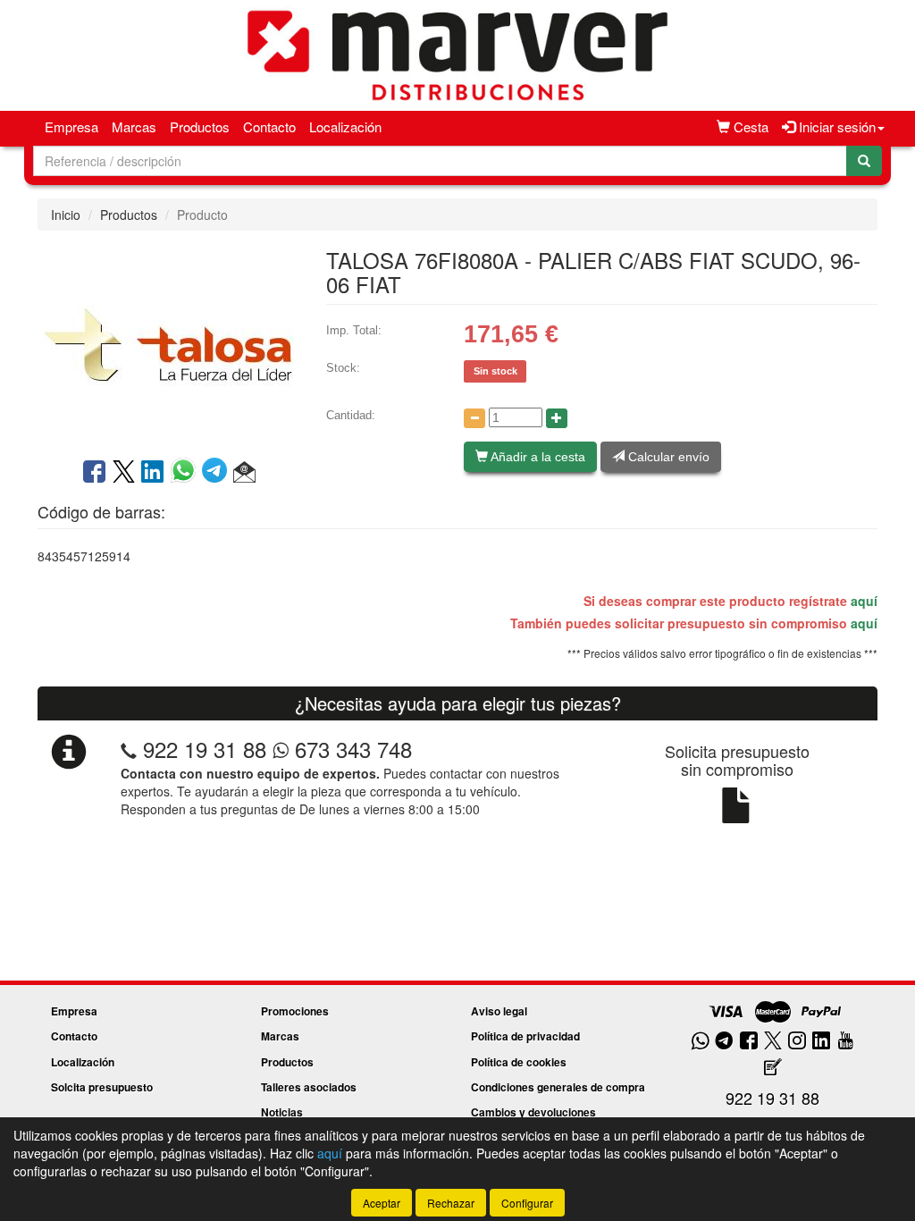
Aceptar (381, 1202)
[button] (244, 473)
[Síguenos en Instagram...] (797, 1042)
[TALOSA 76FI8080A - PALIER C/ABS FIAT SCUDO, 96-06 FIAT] (168, 342)
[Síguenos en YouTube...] (845, 1042)
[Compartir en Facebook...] (94, 473)
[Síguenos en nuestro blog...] (773, 1068)
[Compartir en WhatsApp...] (186, 473)
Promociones (295, 1011)
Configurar (527, 1202)
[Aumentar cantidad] (556, 418)
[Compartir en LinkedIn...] (152, 473)
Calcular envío (667, 457)
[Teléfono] (129, 748)
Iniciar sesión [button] (835, 126)
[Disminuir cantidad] (474, 418)
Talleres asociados (309, 1087)
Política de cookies (519, 1062)
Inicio (65, 214)
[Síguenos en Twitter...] (773, 1042)
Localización (345, 126)
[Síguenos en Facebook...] (749, 1042)
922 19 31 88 (204, 748)
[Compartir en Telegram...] (217, 473)
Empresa (71, 126)
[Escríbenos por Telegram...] (724, 1042)
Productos (200, 126)
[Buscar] (864, 161)
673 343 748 (350, 748)
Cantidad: (350, 415)
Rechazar (450, 1202)
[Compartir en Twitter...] (124, 473)
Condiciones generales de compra (558, 1087)
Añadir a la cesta (536, 457)
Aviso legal (499, 1011)
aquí (864, 601)
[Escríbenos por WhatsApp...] (700, 1042)
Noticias (282, 1112)
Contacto (269, 126)
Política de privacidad (525, 1036)
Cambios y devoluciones (533, 1112)
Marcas (134, 126)
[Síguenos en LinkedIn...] (821, 1042)
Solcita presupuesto (102, 1087)
